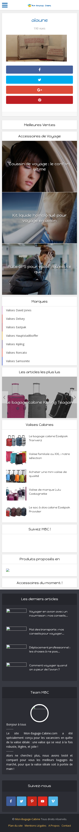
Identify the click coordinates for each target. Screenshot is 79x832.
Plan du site (15, 825)
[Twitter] (21, 801)
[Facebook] (11, 801)
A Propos (54, 825)
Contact (66, 825)
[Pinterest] (32, 801)
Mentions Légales (35, 825)
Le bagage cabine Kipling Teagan (39, 402)
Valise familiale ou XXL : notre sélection (49, 456)
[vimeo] (53, 801)
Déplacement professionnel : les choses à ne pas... (49, 649)
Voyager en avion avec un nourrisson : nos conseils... (48, 613)
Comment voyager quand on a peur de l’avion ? (48, 667)
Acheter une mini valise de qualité (48, 474)
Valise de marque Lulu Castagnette (45, 491)
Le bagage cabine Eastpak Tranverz (48, 438)
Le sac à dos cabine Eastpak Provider (49, 509)
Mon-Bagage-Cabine (27, 819)
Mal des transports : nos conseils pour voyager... (46, 631)
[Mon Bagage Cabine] (39, 4)
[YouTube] (42, 801)
